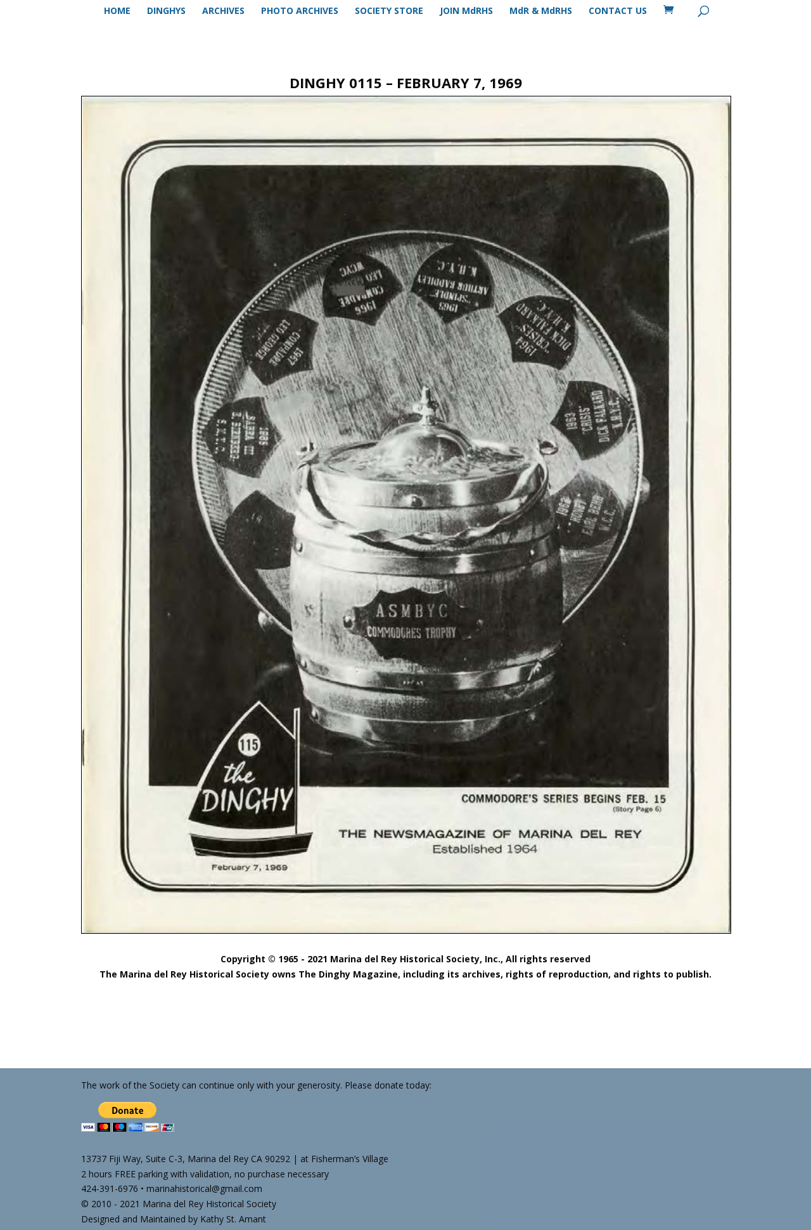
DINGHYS (166, 11)
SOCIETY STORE (389, 11)
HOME (117, 11)
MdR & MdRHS (540, 11)
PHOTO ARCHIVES (299, 11)
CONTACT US (618, 11)
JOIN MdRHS (466, 11)
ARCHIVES (223, 11)
